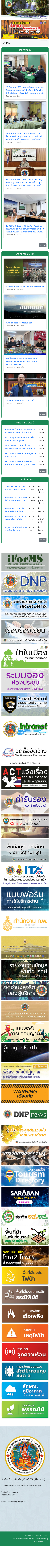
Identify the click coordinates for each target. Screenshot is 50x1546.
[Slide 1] (10, 35)
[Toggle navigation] (43, 42)
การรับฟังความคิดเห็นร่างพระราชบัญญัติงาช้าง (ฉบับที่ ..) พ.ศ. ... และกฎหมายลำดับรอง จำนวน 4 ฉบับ (19, 464)
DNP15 (6, 43)
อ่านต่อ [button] (42, 245)
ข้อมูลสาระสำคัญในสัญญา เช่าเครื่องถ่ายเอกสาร (15, 529)
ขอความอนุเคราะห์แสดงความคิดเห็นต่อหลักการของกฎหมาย (19, 439)
